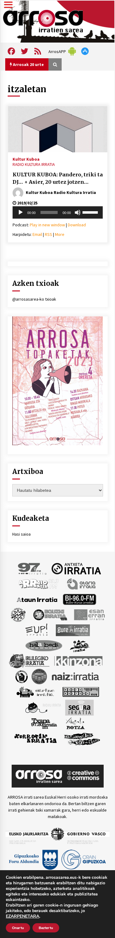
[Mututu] (78, 212)
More (59, 234)
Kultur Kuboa (26, 158)
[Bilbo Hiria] (79, 599)
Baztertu (46, 927)
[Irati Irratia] (80, 645)
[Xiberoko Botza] (75, 723)
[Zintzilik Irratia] (82, 738)
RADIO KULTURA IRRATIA (34, 164)
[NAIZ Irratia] (76, 676)
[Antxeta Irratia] (76, 568)
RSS (48, 234)
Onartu (18, 927)
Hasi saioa (21, 534)
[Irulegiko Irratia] (29, 661)
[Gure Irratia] (72, 630)
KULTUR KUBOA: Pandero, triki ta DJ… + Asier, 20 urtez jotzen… (58, 178)
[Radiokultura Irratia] (80, 691)
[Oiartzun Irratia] (35, 691)
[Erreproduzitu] (20, 212)
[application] (58, 212)
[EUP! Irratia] (37, 630)
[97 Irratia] (32, 568)
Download (77, 225)
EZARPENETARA (22, 916)
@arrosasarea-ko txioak (34, 299)
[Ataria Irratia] (81, 583)
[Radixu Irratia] (42, 707)
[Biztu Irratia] (18, 614)
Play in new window (47, 225)
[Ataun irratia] (37, 599)
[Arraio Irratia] (39, 583)
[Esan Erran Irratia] (89, 614)
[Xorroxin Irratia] (35, 738)
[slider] (91, 211)
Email (37, 234)
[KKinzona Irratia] (79, 661)
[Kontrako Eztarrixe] (21, 676)
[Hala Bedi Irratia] (44, 645)
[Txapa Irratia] (44, 723)
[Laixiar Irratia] (39, 676)
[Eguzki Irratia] (50, 614)
